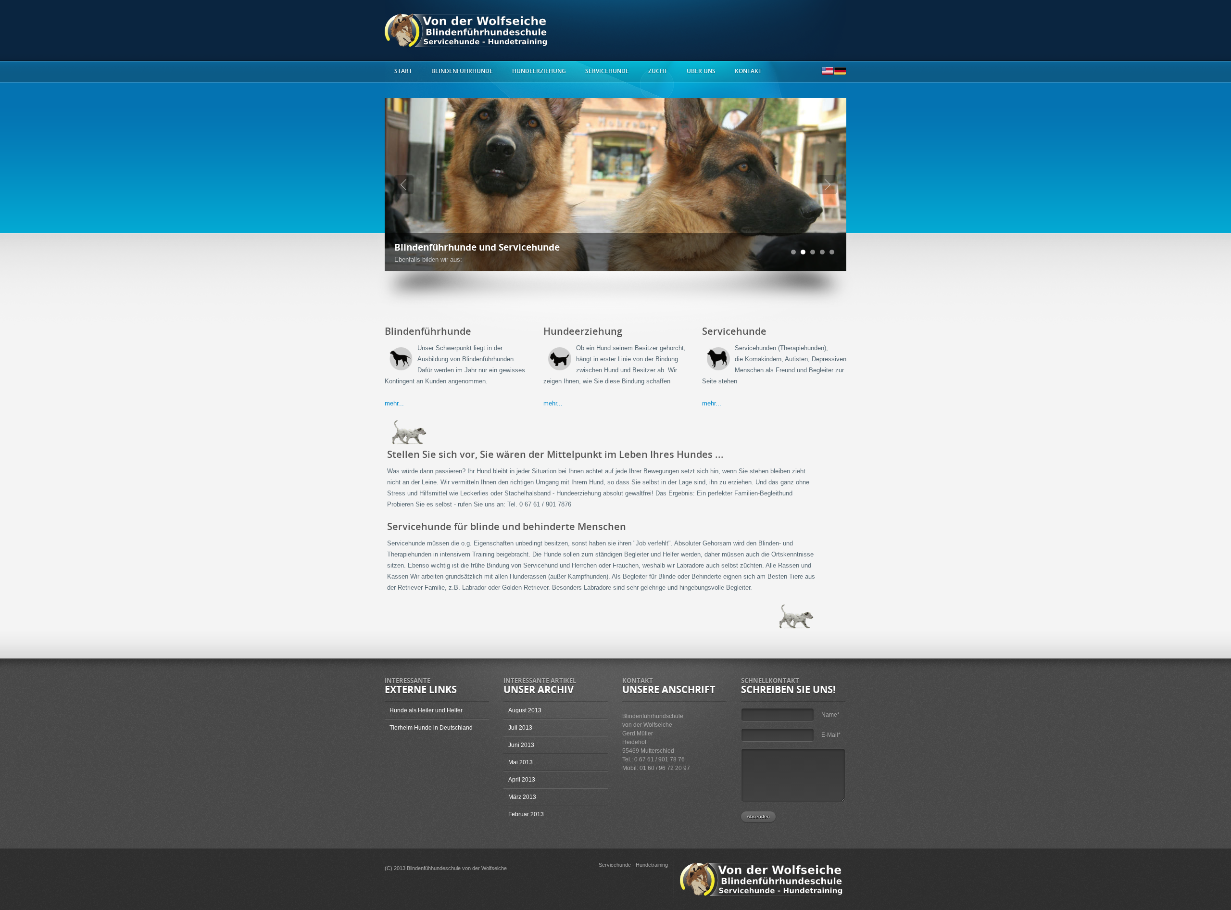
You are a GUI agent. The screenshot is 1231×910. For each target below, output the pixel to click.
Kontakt (748, 71)
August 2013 (524, 710)
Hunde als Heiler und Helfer (426, 710)
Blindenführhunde (462, 71)
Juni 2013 (521, 745)
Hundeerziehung (539, 71)
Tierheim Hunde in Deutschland (431, 727)
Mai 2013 (520, 762)
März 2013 (522, 797)
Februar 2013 (526, 814)
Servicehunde (607, 71)
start (403, 71)
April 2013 (521, 779)
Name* (830, 714)
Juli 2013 (520, 727)
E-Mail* (831, 735)
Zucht (657, 71)
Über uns (701, 71)
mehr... (394, 403)
